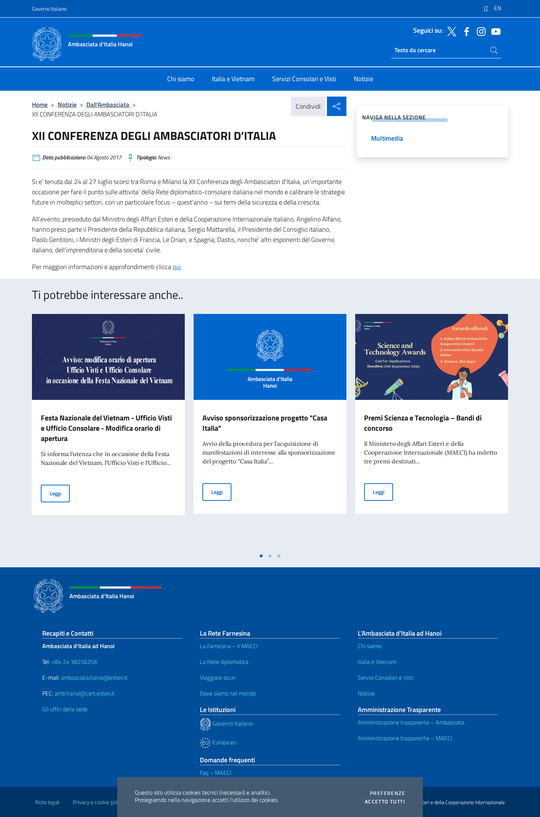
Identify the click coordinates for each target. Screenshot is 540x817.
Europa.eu (223, 742)
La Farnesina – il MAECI (229, 645)
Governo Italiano (49, 8)
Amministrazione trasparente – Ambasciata (411, 722)
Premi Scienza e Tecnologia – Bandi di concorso (423, 423)
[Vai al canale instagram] (479, 30)
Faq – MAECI (215, 772)
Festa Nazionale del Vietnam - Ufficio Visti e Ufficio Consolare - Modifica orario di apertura (106, 428)
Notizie (67, 104)
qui (177, 267)
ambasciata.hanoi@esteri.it (94, 677)
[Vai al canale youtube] (494, 30)
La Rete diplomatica (224, 661)
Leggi (60, 493)
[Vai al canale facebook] (464, 30)
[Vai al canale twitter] (450, 30)
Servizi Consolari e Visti (386, 677)
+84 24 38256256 (74, 661)
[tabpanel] (108, 431)
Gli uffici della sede (64, 709)
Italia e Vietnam (377, 661)
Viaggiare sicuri (217, 677)
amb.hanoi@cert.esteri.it (85, 693)
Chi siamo (369, 645)
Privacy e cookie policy (98, 802)
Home (40, 104)
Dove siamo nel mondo (228, 693)
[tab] (261, 555)
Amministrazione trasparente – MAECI (405, 738)
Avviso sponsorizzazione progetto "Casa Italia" (264, 423)
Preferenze (387, 793)
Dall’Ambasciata (107, 104)
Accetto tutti (385, 801)
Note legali (47, 802)
